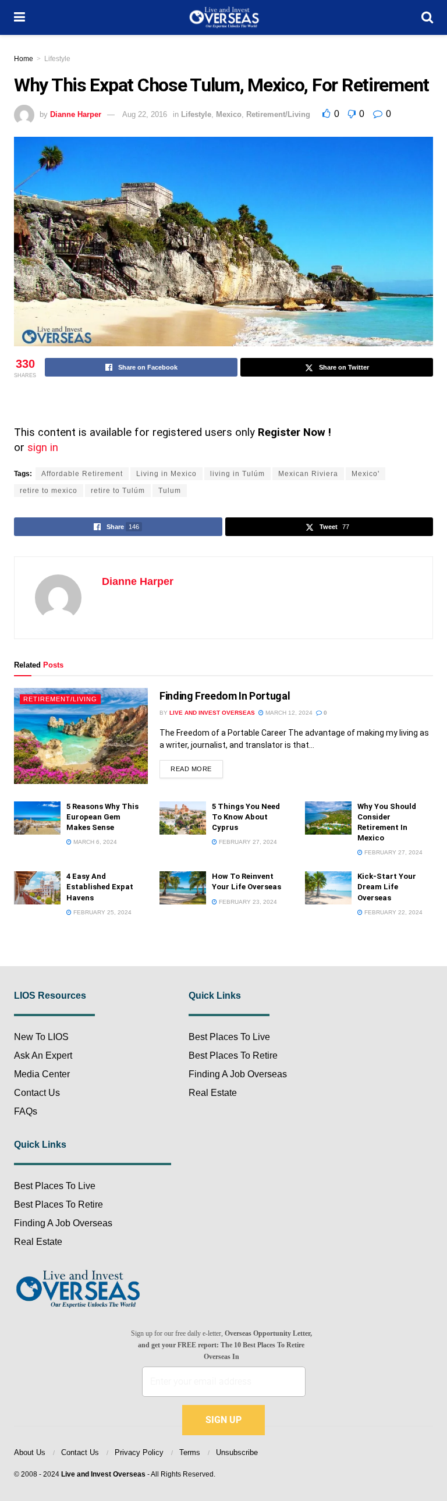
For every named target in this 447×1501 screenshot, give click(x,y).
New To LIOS (41, 1037)
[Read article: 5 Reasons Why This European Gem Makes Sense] (37, 818)
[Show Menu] (19, 17)
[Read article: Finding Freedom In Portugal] (81, 735)
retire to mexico (48, 491)
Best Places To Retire (58, 1204)
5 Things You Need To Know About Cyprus (246, 817)
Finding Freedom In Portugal (224, 696)
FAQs (25, 1111)
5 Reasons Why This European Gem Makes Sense (102, 817)
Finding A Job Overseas (63, 1223)
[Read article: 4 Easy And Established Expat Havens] (37, 887)
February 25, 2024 (102, 912)
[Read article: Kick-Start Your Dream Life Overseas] (328, 887)
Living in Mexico (166, 474)
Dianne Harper (75, 114)
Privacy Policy (139, 1452)
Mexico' (365, 474)
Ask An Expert (43, 1055)
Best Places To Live (54, 1186)
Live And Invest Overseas (212, 712)
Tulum (169, 491)
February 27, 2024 (247, 842)
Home (23, 59)
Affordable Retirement (82, 474)
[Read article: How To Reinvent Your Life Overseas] (182, 887)
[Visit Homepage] (223, 17)
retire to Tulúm (118, 491)
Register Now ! (294, 432)
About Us (29, 1452)
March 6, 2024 (94, 842)
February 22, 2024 (393, 912)
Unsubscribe (237, 1452)
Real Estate (38, 1242)
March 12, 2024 (288, 712)
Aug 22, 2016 (144, 114)
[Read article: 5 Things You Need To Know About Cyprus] (182, 818)
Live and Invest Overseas (103, 1474)
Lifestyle (57, 59)
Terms (189, 1452)
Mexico (229, 114)
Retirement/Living (278, 114)
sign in (42, 447)
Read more (197, 766)
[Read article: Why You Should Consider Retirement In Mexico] (328, 818)
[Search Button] (427, 17)
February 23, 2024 (247, 902)
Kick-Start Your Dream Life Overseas (386, 887)
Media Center (42, 1074)
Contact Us (37, 1093)
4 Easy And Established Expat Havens (99, 887)
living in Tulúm (237, 474)
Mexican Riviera (308, 474)
